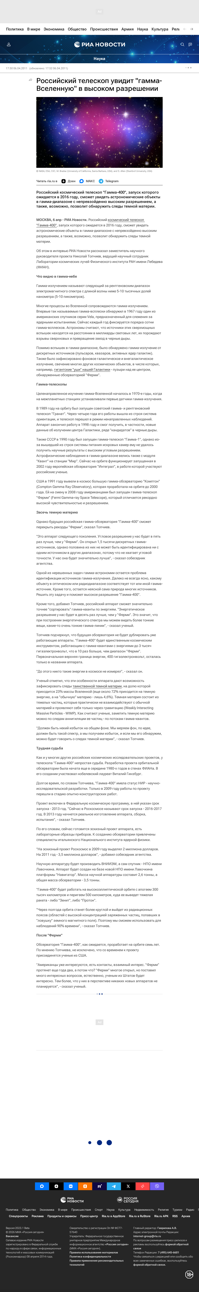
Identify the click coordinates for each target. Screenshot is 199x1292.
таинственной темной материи (97, 686)
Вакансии (12, 1236)
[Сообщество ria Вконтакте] (71, 1186)
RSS (175, 1216)
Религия (163, 1209)
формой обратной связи (149, 1264)
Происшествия (81, 1209)
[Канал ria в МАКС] (42, 1186)
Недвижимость (144, 1209)
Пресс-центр (89, 1216)
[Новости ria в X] (128, 1186)
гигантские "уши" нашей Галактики (82, 369)
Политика (12, 1209)
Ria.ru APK (161, 1216)
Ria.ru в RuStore (139, 1216)
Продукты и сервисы (61, 1216)
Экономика (47, 1209)
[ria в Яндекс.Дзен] (56, 1186)
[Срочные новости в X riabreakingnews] (143, 1186)
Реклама (38, 1216)
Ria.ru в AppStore (113, 1216)
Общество (29, 1209)
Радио (190, 1209)
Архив (186, 1216)
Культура (124, 1209)
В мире (62, 1209)
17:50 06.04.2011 (16, 68)
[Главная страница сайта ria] (99, 44)
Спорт (99, 1209)
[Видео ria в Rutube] (99, 1186)
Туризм (177, 1209)
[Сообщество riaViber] (157, 1186)
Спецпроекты (18, 1216)
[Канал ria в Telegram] (114, 1186)
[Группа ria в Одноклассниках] (85, 1186)
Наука (110, 1209)
